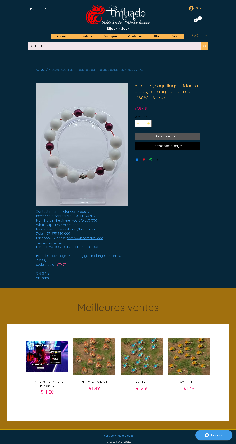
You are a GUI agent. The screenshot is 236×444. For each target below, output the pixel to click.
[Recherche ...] (204, 46)
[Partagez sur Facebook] (137, 160)
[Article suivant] (215, 356)
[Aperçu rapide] (47, 356)
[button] (197, 19)
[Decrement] (137, 123)
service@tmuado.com (118, 435)
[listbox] (197, 35)
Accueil (41, 69)
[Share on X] (158, 160)
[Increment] (148, 123)
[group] (118, 372)
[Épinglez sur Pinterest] (144, 160)
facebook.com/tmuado (85, 238)
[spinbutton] (143, 123)
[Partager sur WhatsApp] (151, 160)
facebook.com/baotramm (75, 229)
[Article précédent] (20, 356)
